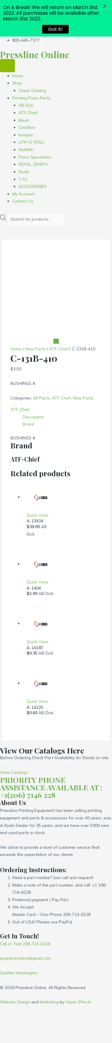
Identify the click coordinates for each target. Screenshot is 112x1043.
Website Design (15, 1001)
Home (17, 75)
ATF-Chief (28, 112)
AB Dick (26, 105)
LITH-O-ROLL (31, 141)
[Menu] (7, 65)
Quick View (37, 515)
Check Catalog (32, 90)
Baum (24, 120)
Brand (28, 423)
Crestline (27, 127)
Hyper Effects (78, 1001)
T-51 (23, 179)
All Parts (41, 397)
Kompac (26, 134)
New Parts (35, 348)
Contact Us (22, 201)
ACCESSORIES (33, 186)
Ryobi (24, 171)
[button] (14, 772)
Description (33, 416)
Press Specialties (35, 156)
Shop (17, 82)
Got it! (55, 29)
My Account (23, 193)
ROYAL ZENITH (33, 164)
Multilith (26, 149)
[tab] (62, 417)
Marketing (49, 1001)
